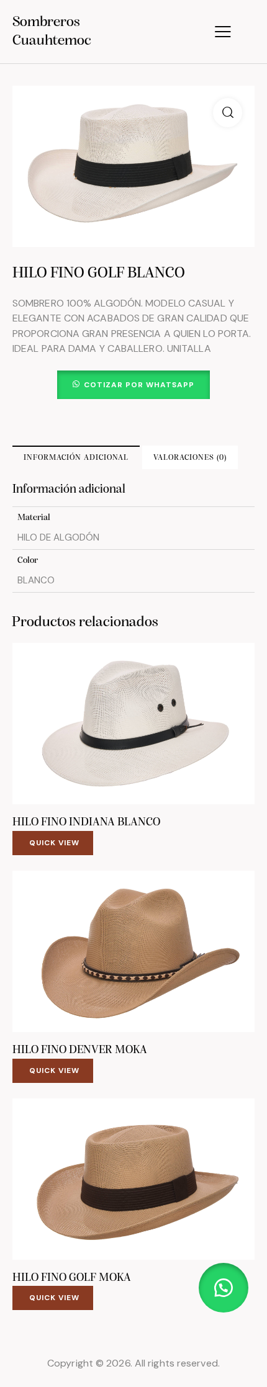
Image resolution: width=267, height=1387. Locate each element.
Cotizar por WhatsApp (139, 385)
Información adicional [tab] (76, 458)
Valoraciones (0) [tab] (190, 458)
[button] (227, 112)
